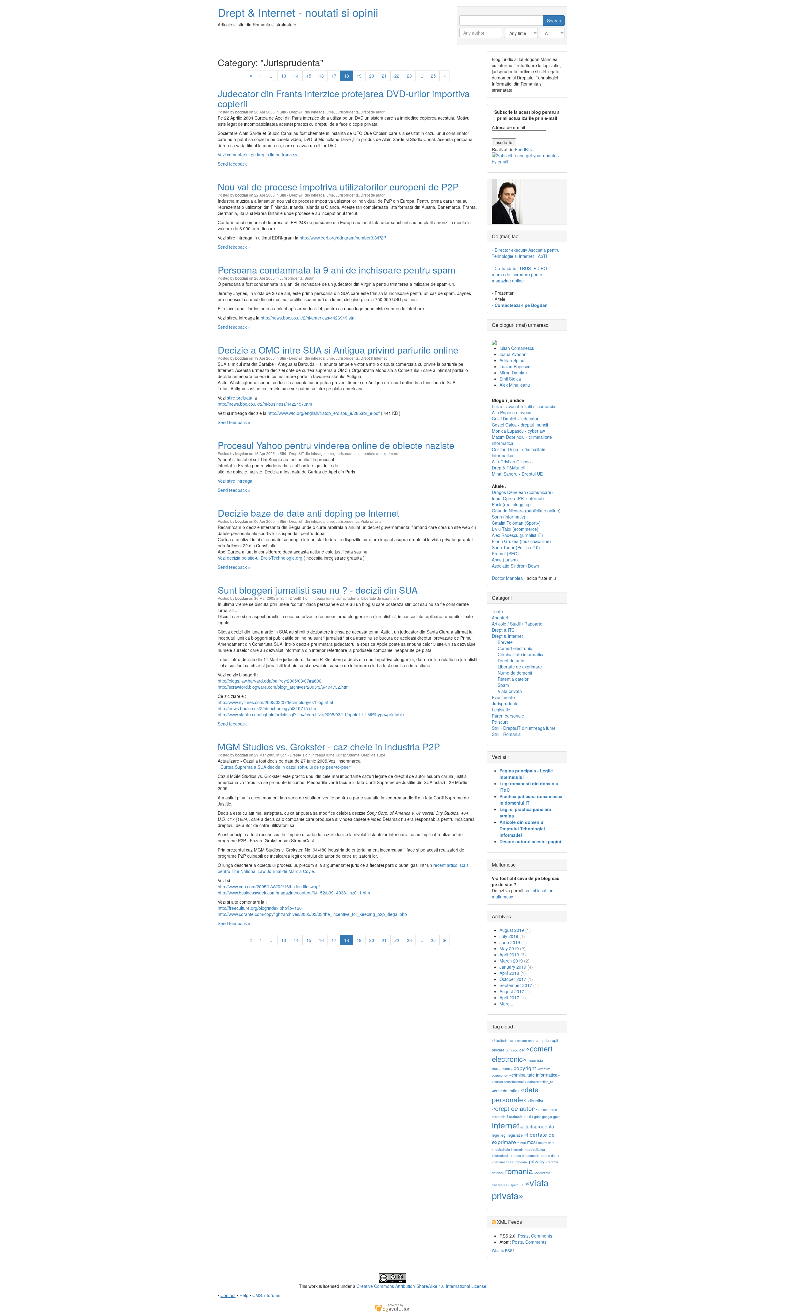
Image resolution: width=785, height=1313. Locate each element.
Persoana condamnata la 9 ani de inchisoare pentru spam (336, 269)
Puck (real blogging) (511, 504)
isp (522, 1127)
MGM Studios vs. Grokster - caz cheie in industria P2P (329, 746)
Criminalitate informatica (521, 654)
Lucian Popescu (515, 366)
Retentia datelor (513, 679)
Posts (523, 1236)
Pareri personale (508, 716)
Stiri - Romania (506, 734)
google (547, 1116)
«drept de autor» (514, 1108)
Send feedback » (234, 164)
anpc (531, 1040)
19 (359, 76)
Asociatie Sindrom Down (515, 566)
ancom (522, 1040)
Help (243, 1295)
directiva (536, 1100)
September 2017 (516, 985)
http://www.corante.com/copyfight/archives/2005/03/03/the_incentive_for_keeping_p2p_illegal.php (312, 914)
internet (505, 1125)
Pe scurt (500, 722)
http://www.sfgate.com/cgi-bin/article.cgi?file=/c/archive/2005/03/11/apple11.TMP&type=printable (311, 714)
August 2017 (512, 991)
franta (528, 1116)
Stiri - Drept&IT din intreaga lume (307, 111)
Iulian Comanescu (517, 348)
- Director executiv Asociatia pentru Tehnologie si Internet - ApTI (526, 253)
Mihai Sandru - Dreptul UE (517, 474)
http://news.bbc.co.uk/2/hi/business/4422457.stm (265, 404)
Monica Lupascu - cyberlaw (518, 431)
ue (521, 1185)
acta (512, 1040)
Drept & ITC (503, 630)
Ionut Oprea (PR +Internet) (518, 498)
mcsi (532, 1142)
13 (283, 76)
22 (396, 76)
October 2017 (513, 979)
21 (384, 76)
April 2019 (509, 954)
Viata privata (371, 521)
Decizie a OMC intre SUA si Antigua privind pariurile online (338, 349)
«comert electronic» (522, 1053)
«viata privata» (520, 1189)
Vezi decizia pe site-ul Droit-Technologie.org (261, 558)
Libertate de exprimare (379, 453)
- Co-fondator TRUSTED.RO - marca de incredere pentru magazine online (521, 274)
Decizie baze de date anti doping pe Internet (308, 512)
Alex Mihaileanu (515, 385)
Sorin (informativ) (508, 517)
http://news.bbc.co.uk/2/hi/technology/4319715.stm (267, 708)
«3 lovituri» (499, 1040)
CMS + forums (266, 1295)
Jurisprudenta (347, 111)
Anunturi (500, 617)
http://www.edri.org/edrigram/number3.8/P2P (343, 238)
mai (523, 1142)
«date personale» (515, 1094)
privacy (537, 1161)
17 (333, 76)
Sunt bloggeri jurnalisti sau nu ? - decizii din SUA (318, 589)
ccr (508, 1050)
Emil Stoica (510, 379)
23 (409, 76)
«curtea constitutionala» (509, 1081)
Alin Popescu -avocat (512, 412)
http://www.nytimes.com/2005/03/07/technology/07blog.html (275, 702)
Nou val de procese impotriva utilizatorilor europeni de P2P (338, 186)
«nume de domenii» (525, 1155)
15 (308, 76)
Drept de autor (373, 111)
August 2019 (512, 930)
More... (506, 1004)
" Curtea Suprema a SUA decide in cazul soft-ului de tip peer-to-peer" (285, 767)
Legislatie (501, 709)
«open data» (550, 1155)
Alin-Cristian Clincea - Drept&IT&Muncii (513, 464)
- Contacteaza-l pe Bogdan (520, 305)
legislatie (515, 1135)
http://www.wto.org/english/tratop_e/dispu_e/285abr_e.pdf (324, 413)
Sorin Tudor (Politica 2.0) (516, 547)
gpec (556, 1116)
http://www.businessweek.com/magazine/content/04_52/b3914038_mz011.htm (294, 893)
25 (433, 76)
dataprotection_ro (540, 1081)
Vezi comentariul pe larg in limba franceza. (259, 154)
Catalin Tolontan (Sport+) (516, 523)
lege (495, 1135)
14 (296, 76)
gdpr (537, 1116)
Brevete (505, 642)
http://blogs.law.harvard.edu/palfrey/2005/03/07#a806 (269, 681)
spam (515, 1185)
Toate (497, 611)
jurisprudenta (540, 1126)
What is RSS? (503, 1250)
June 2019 (510, 942)
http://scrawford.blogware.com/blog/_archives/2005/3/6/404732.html (284, 687)
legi (503, 1135)
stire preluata (239, 398)
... (272, 76)
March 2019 (511, 961)
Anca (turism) (505, 560)
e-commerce (547, 1109)
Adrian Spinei (512, 360)
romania (519, 1170)
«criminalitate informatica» (534, 1074)
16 (321, 76)
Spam (309, 278)
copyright (525, 1068)
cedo (514, 1050)
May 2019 (509, 948)
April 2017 (509, 997)
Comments (541, 1236)
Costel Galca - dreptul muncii (520, 425)
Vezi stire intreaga (235, 481)
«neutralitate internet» (508, 1149)
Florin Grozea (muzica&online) (521, 541)
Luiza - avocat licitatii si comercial (524, 406)
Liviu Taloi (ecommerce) (515, 529)
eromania (499, 1116)
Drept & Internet (374, 358)
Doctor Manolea (507, 578)
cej (522, 1050)
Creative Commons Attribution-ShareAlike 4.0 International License (421, 1286)
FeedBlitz (524, 149)
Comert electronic (515, 648)
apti (555, 1040)
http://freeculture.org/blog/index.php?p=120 (260, 908)
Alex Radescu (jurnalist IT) (517, 535)
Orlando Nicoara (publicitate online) (526, 510)
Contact (228, 1295)
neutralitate (546, 1142)
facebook (514, 1116)
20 (371, 76)
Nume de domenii (515, 673)
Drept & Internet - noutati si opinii (298, 12)
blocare (498, 1049)
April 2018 (509, 973)
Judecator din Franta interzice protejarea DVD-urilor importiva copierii (344, 98)
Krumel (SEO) (505, 553)
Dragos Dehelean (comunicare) (522, 492)
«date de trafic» (505, 1090)
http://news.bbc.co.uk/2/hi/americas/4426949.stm (308, 318)
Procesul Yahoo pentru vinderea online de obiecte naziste (336, 445)
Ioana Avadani (513, 354)
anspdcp (543, 1040)
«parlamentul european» (510, 1162)
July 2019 (509, 936)
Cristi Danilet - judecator (515, 418)
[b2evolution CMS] (392, 1307)
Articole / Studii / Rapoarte (517, 624)
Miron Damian (513, 372)
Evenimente (503, 697)
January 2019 (513, 967)
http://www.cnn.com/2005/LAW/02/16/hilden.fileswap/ (269, 886)
